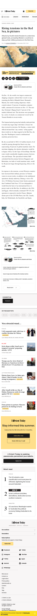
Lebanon (15, 16)
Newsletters (5, 533)
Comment (7, 301)
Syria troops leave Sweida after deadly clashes (15, 274)
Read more (10, 287)
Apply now (18, 461)
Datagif (8, 609)
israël (24, 315)
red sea (5, 315)
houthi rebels (14, 315)
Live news (6, 17)
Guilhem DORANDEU (11, 43)
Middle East (25, 16)
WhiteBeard (12, 610)
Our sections (5, 529)
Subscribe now (18, 436)
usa (30, 315)
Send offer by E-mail (18, 441)
